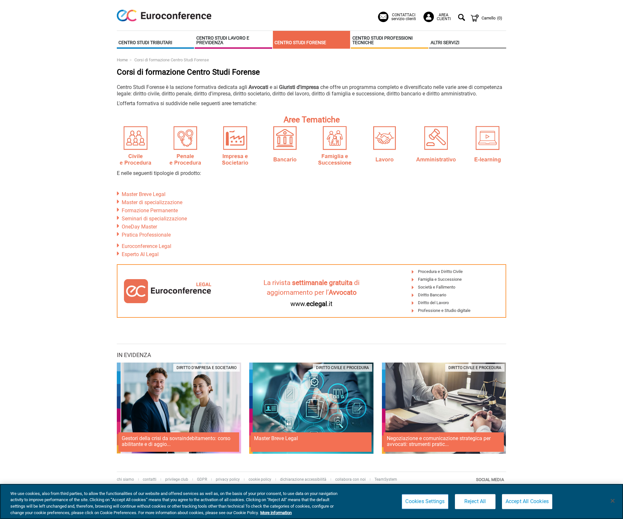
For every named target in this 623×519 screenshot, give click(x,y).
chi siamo (125, 479)
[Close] (612, 501)
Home (122, 59)
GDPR (202, 479)
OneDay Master (139, 227)
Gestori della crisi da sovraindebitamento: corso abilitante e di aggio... (176, 441)
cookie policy (260, 479)
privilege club (176, 479)
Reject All (475, 501)
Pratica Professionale (146, 235)
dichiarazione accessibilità (303, 479)
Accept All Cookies (527, 501)
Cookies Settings (425, 501)
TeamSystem (385, 479)
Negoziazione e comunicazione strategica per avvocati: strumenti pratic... (439, 441)
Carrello (492, 18)
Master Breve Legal (143, 194)
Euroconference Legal (146, 246)
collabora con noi (350, 479)
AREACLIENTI (444, 17)
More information (276, 512)
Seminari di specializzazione (154, 219)
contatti (149, 479)
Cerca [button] (462, 18)
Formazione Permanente (150, 210)
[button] (155, 40)
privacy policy (228, 479)
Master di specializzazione (152, 202)
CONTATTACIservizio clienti (403, 17)
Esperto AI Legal (140, 254)
